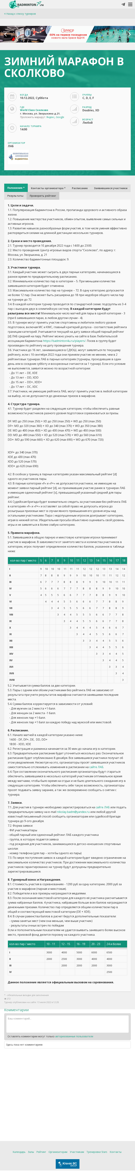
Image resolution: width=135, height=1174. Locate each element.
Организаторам (58, 1152)
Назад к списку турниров (21, 13)
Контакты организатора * (48, 188)
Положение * (16, 187)
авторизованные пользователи (74, 1036)
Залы (31, 1152)
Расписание (80, 188)
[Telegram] (123, 4)
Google (60, 117)
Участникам (77, 1152)
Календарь (19, 1152)
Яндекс (50, 117)
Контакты (115, 1152)
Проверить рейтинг (43, 195)
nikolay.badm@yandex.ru (73, 812)
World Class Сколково (34, 110)
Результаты (15, 195)
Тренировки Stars (96, 1152)
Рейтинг (41, 1152)
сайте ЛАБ (96, 767)
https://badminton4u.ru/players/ (64, 341)
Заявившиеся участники (110, 188)
